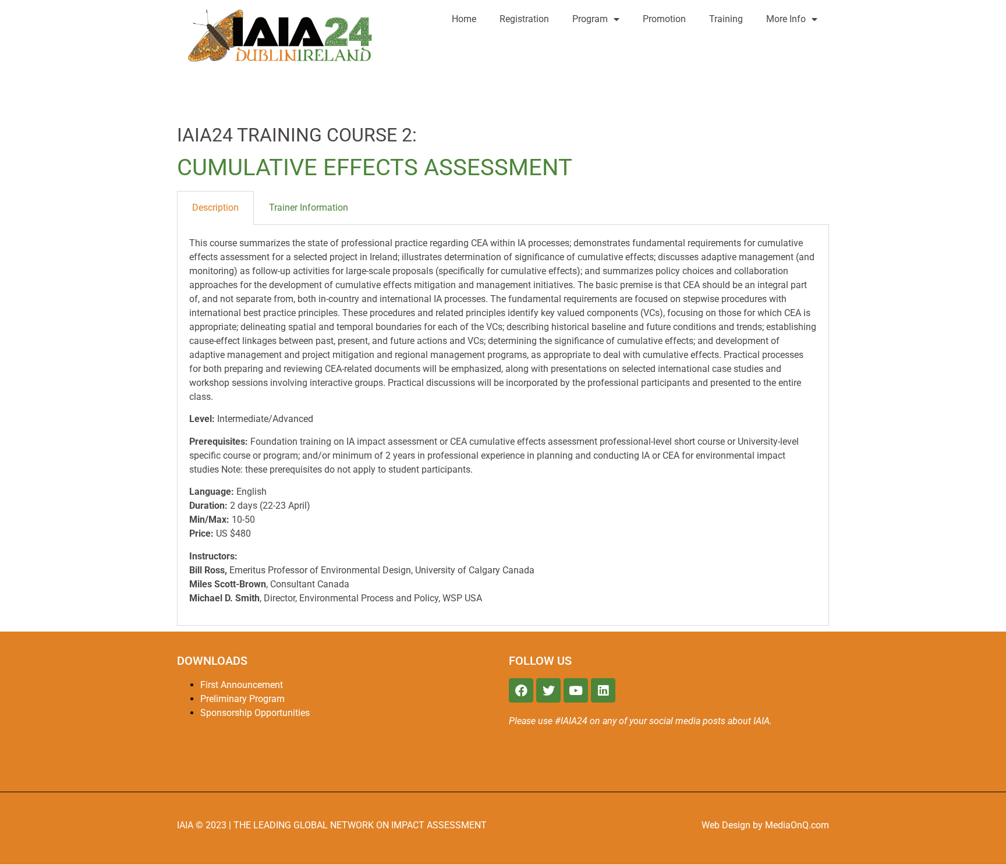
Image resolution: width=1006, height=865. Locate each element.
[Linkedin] (603, 690)
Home (464, 18)
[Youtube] (576, 690)
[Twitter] (548, 690)
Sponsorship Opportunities (255, 712)
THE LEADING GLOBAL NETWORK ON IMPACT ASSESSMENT (360, 825)
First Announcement (241, 684)
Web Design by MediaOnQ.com (765, 825)
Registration (524, 18)
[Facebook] (521, 690)
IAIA (186, 825)
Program (590, 18)
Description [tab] (215, 207)
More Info (786, 18)
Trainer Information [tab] (308, 207)
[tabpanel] (503, 425)
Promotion (664, 18)
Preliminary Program (242, 698)
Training (726, 18)
